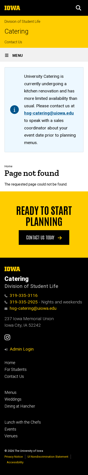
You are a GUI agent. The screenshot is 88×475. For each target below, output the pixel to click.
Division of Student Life (22, 21)
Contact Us (13, 42)
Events (10, 429)
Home (8, 166)
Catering (16, 31)
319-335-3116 (24, 295)
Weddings (13, 399)
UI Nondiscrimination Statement (48, 456)
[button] (78, 8)
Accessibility (15, 462)
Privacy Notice (14, 456)
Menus (10, 392)
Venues (11, 436)
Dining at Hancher (20, 406)
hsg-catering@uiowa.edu (49, 113)
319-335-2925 (24, 302)
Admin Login (22, 349)
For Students (16, 369)
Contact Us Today (41, 237)
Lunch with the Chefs (23, 422)
